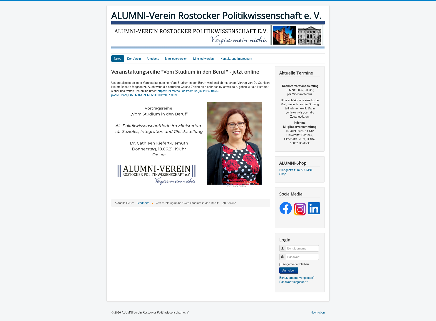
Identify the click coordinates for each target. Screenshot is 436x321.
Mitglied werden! (204, 58)
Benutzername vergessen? (297, 277)
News (117, 58)
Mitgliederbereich (176, 58)
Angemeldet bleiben (296, 264)
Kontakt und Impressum (236, 58)
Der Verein (134, 58)
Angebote (153, 58)
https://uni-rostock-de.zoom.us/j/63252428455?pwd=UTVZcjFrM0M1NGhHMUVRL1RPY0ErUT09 (165, 93)
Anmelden (288, 270)
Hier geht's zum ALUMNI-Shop (296, 172)
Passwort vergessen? (293, 281)
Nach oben (318, 312)
